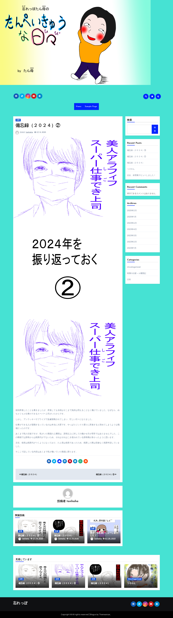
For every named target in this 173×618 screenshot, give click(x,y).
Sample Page (91, 106)
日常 (18, 120)
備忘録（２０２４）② (38, 125)
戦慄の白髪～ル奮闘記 (136, 273)
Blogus (93, 614)
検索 (129, 120)
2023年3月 (132, 235)
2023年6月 (132, 223)
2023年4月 (132, 229)
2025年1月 (131, 217)
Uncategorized (134, 267)
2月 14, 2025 (38, 539)
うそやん (131, 169)
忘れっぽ (20, 603)
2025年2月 (132, 210)
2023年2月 (132, 242)
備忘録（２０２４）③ (105, 474)
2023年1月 (131, 248)
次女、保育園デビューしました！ (141, 175)
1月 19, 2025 (74, 539)
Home (78, 106)
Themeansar (104, 614)
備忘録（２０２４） (29, 474)
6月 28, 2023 (110, 539)
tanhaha (29, 132)
